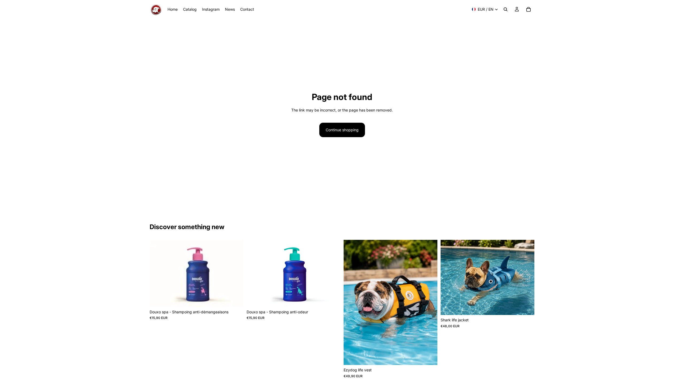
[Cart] (528, 9)
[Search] (505, 9)
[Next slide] (429, 302)
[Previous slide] (352, 302)
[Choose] (429, 357)
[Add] (235, 298)
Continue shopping (342, 130)
